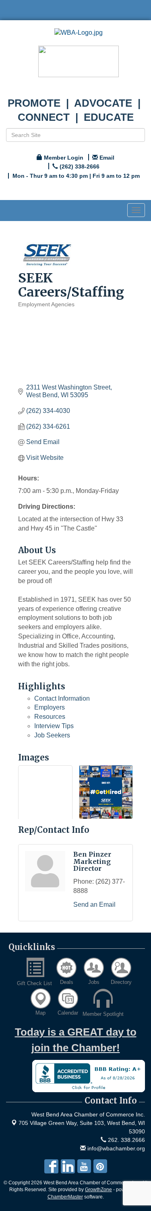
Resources (49, 716)
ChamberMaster (65, 1197)
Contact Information (62, 698)
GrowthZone (98, 1189)
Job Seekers (52, 735)
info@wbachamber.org (115, 1148)
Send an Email (94, 904)
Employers (49, 707)
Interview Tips (54, 725)
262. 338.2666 (125, 1140)
